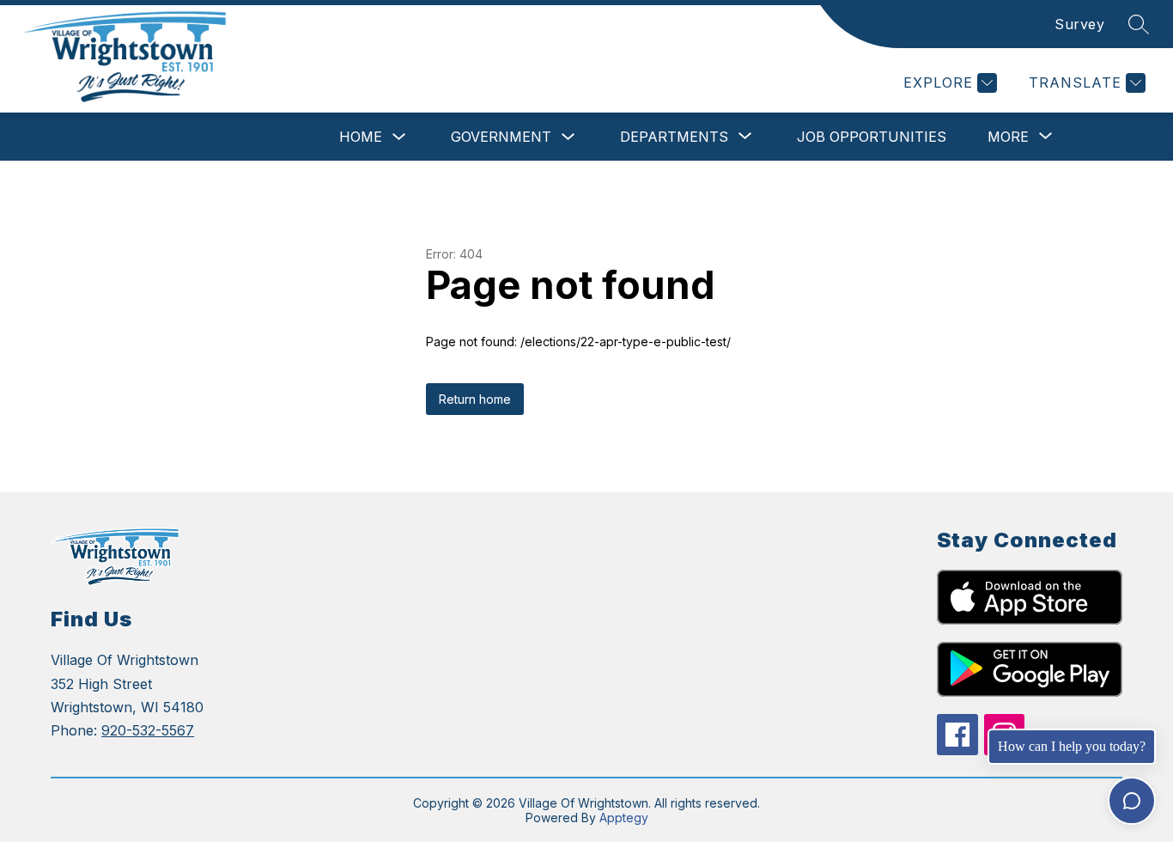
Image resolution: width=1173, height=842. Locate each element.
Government (501, 136)
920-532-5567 (147, 730)
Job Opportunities (871, 136)
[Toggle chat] (1132, 801)
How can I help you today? (1072, 746)
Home (360, 136)
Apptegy (623, 817)
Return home (475, 399)
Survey (1079, 24)
